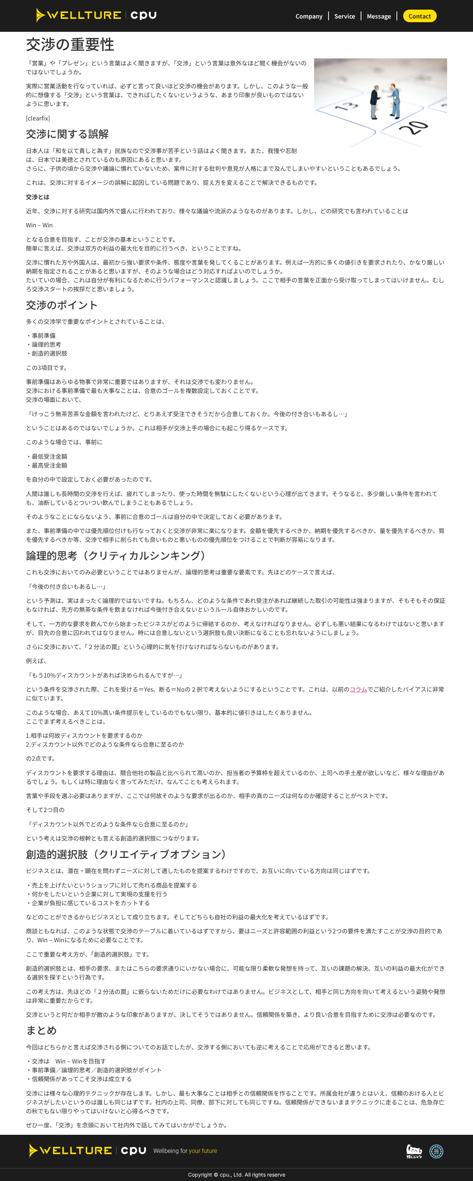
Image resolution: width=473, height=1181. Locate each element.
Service (344, 15)
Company (309, 15)
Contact (420, 15)
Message (379, 15)
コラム (358, 689)
